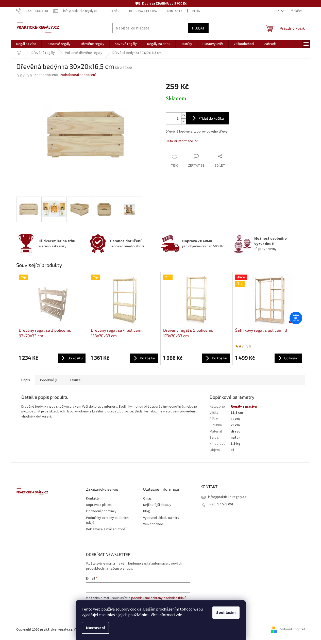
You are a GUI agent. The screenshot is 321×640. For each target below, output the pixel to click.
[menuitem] (26, 44)
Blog (196, 11)
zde (179, 615)
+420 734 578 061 (220, 504)
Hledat (198, 28)
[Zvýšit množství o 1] (183, 115)
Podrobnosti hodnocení (78, 75)
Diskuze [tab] (75, 380)
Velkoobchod (153, 524)
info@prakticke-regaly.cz (227, 497)
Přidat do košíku (211, 118)
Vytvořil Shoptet (292, 629)
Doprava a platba (143, 11)
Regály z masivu (244, 406)
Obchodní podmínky (101, 511)
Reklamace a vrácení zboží (106, 529)
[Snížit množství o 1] (183, 121)
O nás (115, 11)
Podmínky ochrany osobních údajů (107, 520)
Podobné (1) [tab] (49, 380)
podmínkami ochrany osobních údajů (158, 598)
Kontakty (174, 11)
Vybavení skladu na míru (161, 518)
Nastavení (95, 628)
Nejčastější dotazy (157, 505)
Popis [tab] (25, 380)
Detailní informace (179, 141)
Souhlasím (226, 612)
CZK (277, 11)
